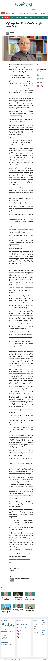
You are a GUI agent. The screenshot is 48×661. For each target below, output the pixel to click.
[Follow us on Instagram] (22, 13)
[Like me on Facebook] (8, 35)
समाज (35, 17)
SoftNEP (44, 659)
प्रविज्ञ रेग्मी (12, 33)
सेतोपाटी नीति (35, 632)
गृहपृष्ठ (34, 622)
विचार (31, 17)
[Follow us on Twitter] (21, 13)
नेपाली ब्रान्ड (25, 17)
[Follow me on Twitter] (9, 34)
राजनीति (12, 17)
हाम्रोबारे (34, 630)
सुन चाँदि (34, 628)
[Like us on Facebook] (19, 13)
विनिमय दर (35, 624)
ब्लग (43, 17)
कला (39, 17)
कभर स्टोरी (7, 17)
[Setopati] (8, 625)
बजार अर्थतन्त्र (19, 17)
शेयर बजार (35, 626)
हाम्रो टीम (43, 634)
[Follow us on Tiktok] (24, 13)
